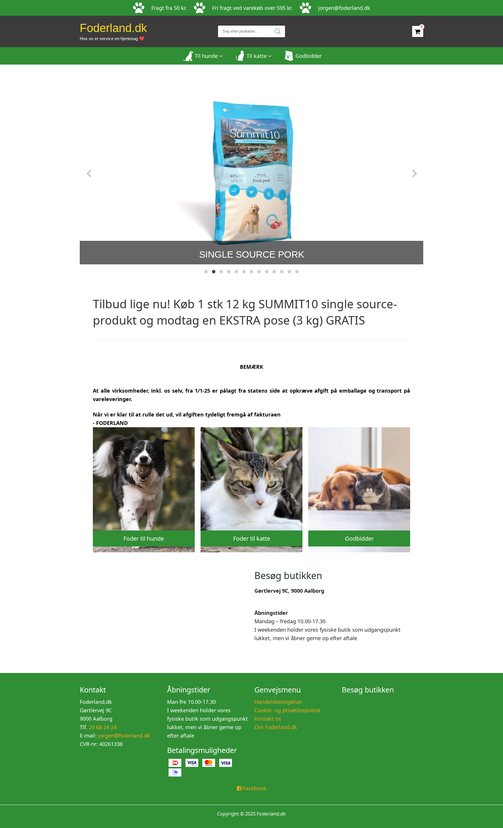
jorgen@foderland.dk (344, 8)
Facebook (253, 788)
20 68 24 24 (101, 727)
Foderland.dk (113, 31)
